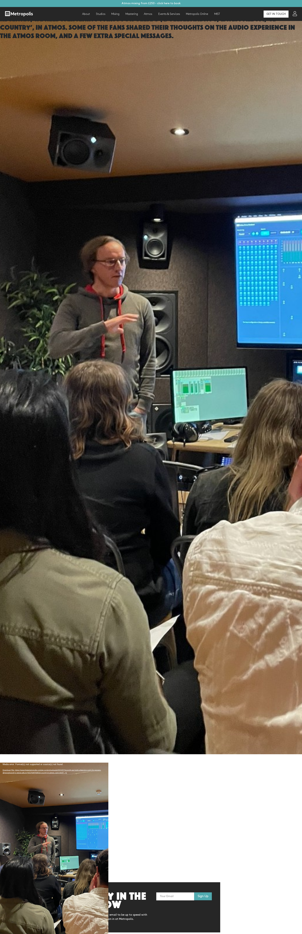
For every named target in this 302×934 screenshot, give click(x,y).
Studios (100, 14)
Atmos (148, 14)
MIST (217, 14)
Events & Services (169, 14)
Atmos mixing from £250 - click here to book (151, 3)
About (86, 14)
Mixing (115, 14)
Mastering (131, 14)
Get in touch (276, 14)
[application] (54, 817)
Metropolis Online (197, 14)
